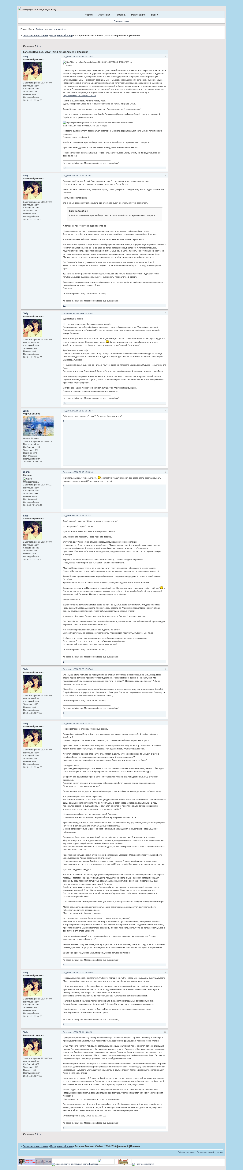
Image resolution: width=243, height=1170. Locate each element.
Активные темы (121, 21)
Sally (25, 56)
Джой (26, 411)
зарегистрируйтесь (58, 29)
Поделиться (68, 56)
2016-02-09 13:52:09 (83, 972)
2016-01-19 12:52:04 (83, 313)
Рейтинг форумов (186, 1152)
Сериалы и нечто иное (35, 35)
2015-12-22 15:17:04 (83, 56)
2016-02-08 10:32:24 (83, 723)
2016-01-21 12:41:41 (83, 516)
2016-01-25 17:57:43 (83, 669)
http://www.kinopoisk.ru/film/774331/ (79, 95)
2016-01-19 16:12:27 (83, 411)
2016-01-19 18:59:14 (83, 472)
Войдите (40, 29)
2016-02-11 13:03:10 (83, 1032)
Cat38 (26, 472)
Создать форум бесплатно (209, 1152)
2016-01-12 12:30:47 (83, 175)
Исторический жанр (61, 35)
